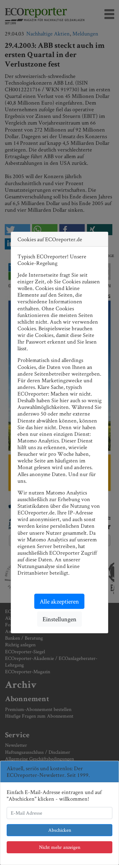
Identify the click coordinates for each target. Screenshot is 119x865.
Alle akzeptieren (59, 601)
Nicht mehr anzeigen (59, 847)
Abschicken (59, 830)
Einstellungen (59, 619)
